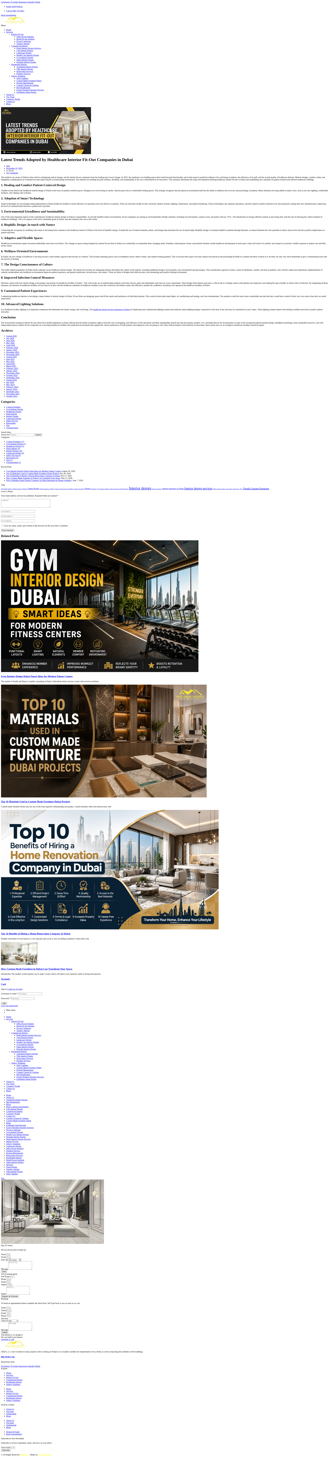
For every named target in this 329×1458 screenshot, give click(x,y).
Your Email (6, 1447)
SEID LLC (24, 1455)
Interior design (140, 488)
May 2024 (10, 385)
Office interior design (219, 489)
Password (5, 998)
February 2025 (12, 368)
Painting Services (23, 74)
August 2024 (11, 380)
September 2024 (12, 378)
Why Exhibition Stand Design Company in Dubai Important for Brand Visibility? (39, 480)
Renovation (11, 423)
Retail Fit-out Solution (25, 39)
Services (9, 32)
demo (8, 1123)
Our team (10, 1411)
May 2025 (10, 361)
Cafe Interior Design (24, 51)
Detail (3, 1294)
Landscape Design (23, 53)
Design (87, 489)
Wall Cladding (22, 78)
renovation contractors (232, 489)
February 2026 (12, 347)
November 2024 (12, 373)
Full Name (5, 1276)
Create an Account (14, 989)
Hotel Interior (11, 414)
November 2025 (12, 354)
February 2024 (12, 387)
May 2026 (10, 343)
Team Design (11, 1167)
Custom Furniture (13, 407)
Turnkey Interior (23, 44)
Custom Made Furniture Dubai (28, 81)
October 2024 (11, 375)
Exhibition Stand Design (26, 92)
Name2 (4, 1310)
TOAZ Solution (44, 1455)
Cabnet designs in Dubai (47, 489)
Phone (4, 1279)
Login (4, 1003)
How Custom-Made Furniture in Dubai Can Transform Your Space (33, 478)
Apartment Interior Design (27, 67)
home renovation (115, 489)
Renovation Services (24, 71)
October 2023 (11, 396)
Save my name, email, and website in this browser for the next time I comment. (36, 526)
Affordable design (6, 489)
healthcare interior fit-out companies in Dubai (111, 309)
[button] (164, 25)
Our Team (10, 97)
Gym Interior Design (24, 57)
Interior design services (198, 488)
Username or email (9, 994)
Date (3, 1260)
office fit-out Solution (25, 37)
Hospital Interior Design (26, 62)
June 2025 (10, 359)
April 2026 (10, 345)
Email (3, 1257)
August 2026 (11, 336)
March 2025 (11, 366)
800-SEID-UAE (8, 1357)
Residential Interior (19, 64)
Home (8, 30)
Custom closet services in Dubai (64, 489)
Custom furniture (79, 489)
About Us (10, 95)
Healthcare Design (13, 412)
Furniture (93, 489)
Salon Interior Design (25, 60)
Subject (4, 1284)
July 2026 (10, 338)
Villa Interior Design (24, 69)
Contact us (10, 101)
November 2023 (12, 394)
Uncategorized (12, 428)
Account (5, 979)
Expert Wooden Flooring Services (30, 90)
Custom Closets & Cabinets (27, 85)
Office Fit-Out (12, 421)
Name (3, 1254)
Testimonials (11, 1414)
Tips (8, 425)
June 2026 (10, 341)
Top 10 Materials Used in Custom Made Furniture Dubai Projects (32, 473)
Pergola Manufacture (24, 83)
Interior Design (12, 416)
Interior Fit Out (17, 34)
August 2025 (11, 357)
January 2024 (11, 389)
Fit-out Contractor (23, 41)
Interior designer (157, 489)
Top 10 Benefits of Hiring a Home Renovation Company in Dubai (33, 476)
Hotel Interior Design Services (28, 48)
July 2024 (10, 382)
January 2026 (11, 350)
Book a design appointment (17, 1107)
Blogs (8, 104)
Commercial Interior (19, 46)
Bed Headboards (23, 88)
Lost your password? (9, 1006)
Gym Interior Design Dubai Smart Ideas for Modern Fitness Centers (33, 471)
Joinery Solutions (18, 76)
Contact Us (10, 1116)
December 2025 (12, 352)
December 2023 (12, 391)
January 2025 (11, 371)
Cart (3, 984)
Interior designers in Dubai (173, 489)
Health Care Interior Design (27, 55)
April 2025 (10, 364)
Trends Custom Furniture (256, 488)
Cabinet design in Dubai (19, 489)
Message (5, 1269)
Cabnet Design (33, 489)
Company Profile (13, 99)
